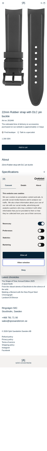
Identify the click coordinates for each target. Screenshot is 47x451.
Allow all (23, 255)
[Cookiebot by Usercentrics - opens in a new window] (34, 179)
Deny (23, 270)
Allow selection (23, 262)
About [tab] (38, 185)
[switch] (41, 231)
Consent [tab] (8, 185)
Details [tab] (23, 185)
